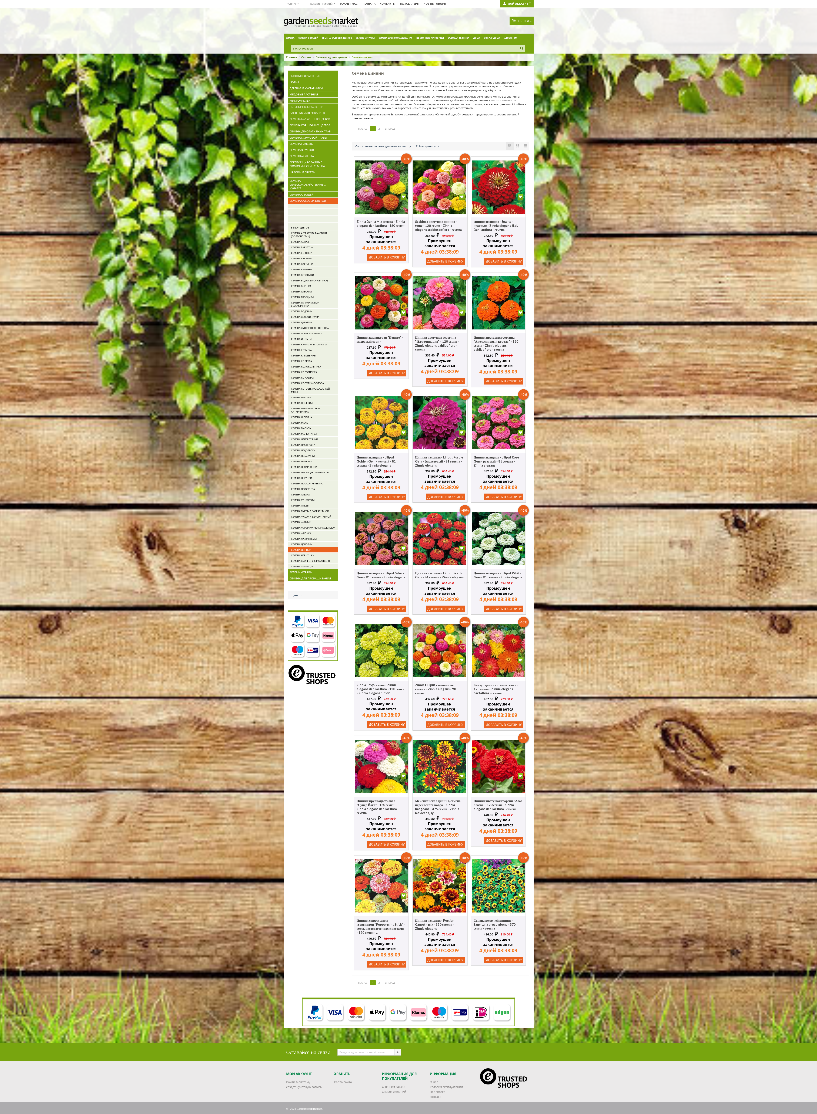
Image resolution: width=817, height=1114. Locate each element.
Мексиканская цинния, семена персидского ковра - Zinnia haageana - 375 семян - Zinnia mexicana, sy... (438, 807)
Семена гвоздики (302, 297)
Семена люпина (301, 417)
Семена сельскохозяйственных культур (308, 184)
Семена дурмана (302, 322)
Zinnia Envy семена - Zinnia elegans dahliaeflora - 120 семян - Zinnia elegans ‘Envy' (380, 689)
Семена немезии (301, 461)
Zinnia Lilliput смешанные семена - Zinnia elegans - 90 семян (435, 689)
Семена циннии (301, 549)
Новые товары (434, 4)
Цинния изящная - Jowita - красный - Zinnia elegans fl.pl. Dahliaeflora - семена (496, 225)
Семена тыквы (300, 505)
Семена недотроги (303, 450)
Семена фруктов (302, 150)
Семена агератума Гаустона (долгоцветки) (309, 234)
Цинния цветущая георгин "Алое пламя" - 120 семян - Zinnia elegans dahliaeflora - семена (498, 805)
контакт (435, 1097)
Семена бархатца (302, 247)
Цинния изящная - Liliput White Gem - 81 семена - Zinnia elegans (498, 575)
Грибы (294, 82)
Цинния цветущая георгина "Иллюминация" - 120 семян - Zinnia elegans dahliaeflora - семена (437, 343)
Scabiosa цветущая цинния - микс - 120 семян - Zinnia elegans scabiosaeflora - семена (438, 225)
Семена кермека (301, 350)
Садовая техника (458, 37)
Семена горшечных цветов (310, 125)
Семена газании (301, 291)
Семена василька (302, 263)
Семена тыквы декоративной (310, 511)
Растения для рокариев (307, 113)
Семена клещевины (303, 355)
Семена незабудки (303, 455)
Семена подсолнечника (307, 483)
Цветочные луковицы (430, 37)
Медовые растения (304, 94)
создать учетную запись (304, 1087)
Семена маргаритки (304, 433)
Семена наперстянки (304, 439)
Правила (368, 4)
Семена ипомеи (301, 339)
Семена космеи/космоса (307, 383)
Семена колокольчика (306, 366)
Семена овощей (308, 37)
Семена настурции (303, 444)
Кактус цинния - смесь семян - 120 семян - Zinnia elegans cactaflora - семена (496, 689)
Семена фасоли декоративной (311, 516)
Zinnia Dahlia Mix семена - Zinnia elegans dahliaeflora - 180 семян (381, 223)
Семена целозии (301, 544)
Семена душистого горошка (310, 327)
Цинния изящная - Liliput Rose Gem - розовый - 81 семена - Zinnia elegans (496, 461)
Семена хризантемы (304, 538)
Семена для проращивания (396, 37)
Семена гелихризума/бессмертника (305, 304)
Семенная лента (302, 156)
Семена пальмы (301, 144)
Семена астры (300, 241)
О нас (434, 1082)
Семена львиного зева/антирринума (306, 410)
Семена (290, 37)
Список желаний (394, 1092)
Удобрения (510, 37)
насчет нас (348, 4)
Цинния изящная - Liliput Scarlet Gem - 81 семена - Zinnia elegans (439, 575)
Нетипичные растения (306, 107)
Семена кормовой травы (308, 137)
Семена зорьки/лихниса (306, 333)
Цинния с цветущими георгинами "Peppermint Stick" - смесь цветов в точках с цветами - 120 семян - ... (381, 926)
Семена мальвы (301, 428)
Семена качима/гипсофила (309, 344)
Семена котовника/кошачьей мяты (310, 390)
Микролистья (300, 100)
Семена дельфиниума (305, 316)
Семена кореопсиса (304, 372)
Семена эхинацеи (302, 566)
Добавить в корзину (387, 257)
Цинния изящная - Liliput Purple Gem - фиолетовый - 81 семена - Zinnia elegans (439, 461)
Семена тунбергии (302, 500)
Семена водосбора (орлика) (309, 280)
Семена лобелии (302, 402)
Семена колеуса (301, 361)
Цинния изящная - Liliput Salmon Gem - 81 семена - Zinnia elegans (381, 575)
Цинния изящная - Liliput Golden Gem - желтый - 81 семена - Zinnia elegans (376, 461)
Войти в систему (298, 1082)
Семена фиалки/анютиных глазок (313, 527)
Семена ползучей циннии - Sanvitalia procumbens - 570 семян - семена (495, 924)
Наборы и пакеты (302, 172)
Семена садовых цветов (337, 37)
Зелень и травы (365, 37)
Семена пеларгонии (304, 466)
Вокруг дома (492, 37)
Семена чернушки (302, 555)
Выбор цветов (300, 227)
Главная (291, 57)
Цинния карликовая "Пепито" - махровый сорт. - (380, 339)
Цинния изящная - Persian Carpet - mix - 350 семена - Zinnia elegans (434, 924)
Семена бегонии (301, 252)
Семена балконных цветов (310, 119)
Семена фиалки (301, 522)
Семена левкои (301, 397)
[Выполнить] (397, 1052)
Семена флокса (301, 533)
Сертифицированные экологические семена (307, 164)
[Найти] (522, 48)
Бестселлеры (409, 4)
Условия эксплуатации (446, 1087)
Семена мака (299, 422)
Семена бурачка (301, 258)
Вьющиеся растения (305, 76)
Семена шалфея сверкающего (310, 560)
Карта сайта (343, 1082)
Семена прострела (303, 489)
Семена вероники (302, 275)
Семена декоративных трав (310, 131)
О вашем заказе (393, 1087)
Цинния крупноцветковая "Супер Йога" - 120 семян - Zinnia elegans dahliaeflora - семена (378, 807)
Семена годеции (301, 311)
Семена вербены (301, 269)
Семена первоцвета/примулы (310, 472)
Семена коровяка (302, 377)
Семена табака (300, 494)
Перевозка (437, 1092)
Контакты (388, 4)
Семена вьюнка (301, 286)
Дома (476, 37)
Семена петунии (301, 478)
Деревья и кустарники (306, 88)
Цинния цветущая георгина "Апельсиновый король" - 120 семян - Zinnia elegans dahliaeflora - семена (496, 343)
